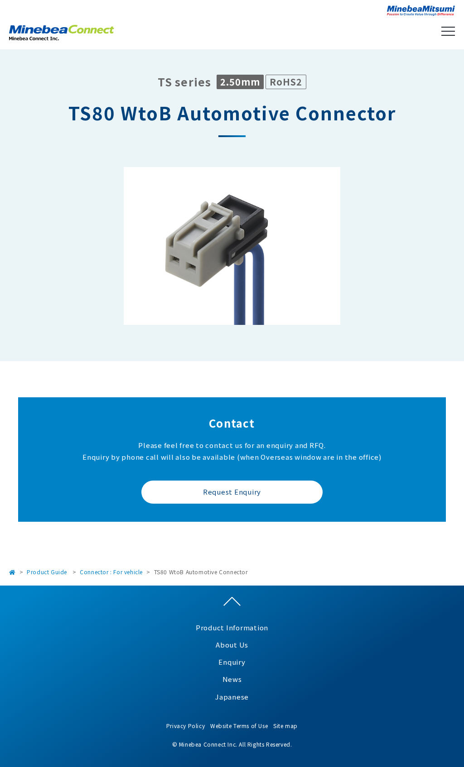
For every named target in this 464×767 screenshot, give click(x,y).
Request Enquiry (232, 491)
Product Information (232, 627)
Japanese (232, 696)
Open (448, 31)
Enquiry (231, 662)
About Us (232, 644)
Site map (285, 725)
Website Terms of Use (239, 725)
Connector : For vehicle (111, 572)
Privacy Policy (185, 725)
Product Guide (47, 572)
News (232, 679)
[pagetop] (232, 603)
